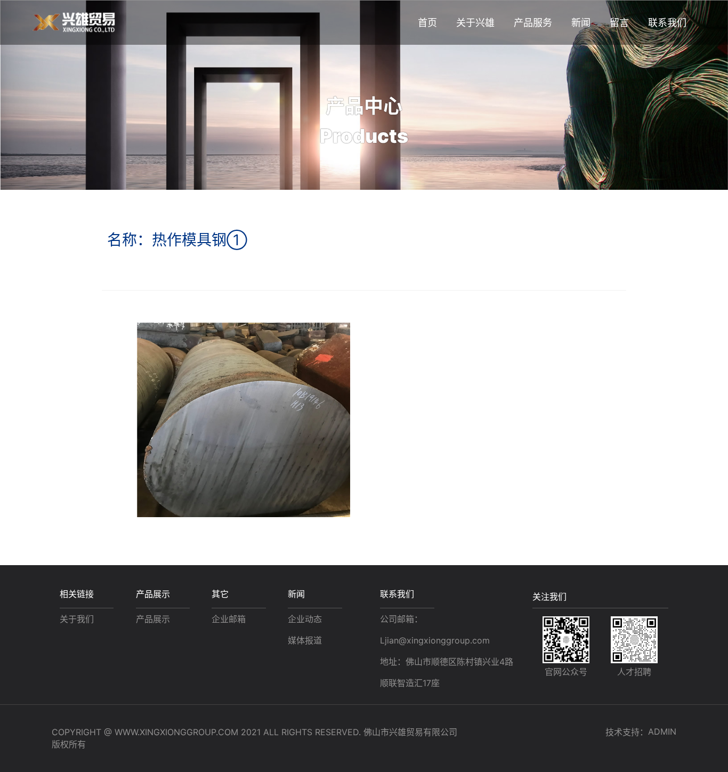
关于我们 (77, 619)
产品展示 (153, 619)
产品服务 (533, 22)
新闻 (581, 22)
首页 (427, 22)
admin (662, 731)
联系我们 (397, 594)
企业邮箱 (229, 619)
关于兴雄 (475, 22)
